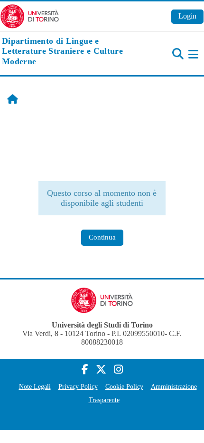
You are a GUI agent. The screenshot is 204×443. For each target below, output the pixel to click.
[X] (101, 370)
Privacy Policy (78, 386)
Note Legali (35, 386)
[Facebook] (85, 370)
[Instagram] (118, 370)
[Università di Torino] (29, 15)
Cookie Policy (124, 386)
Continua (102, 237)
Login (187, 16)
